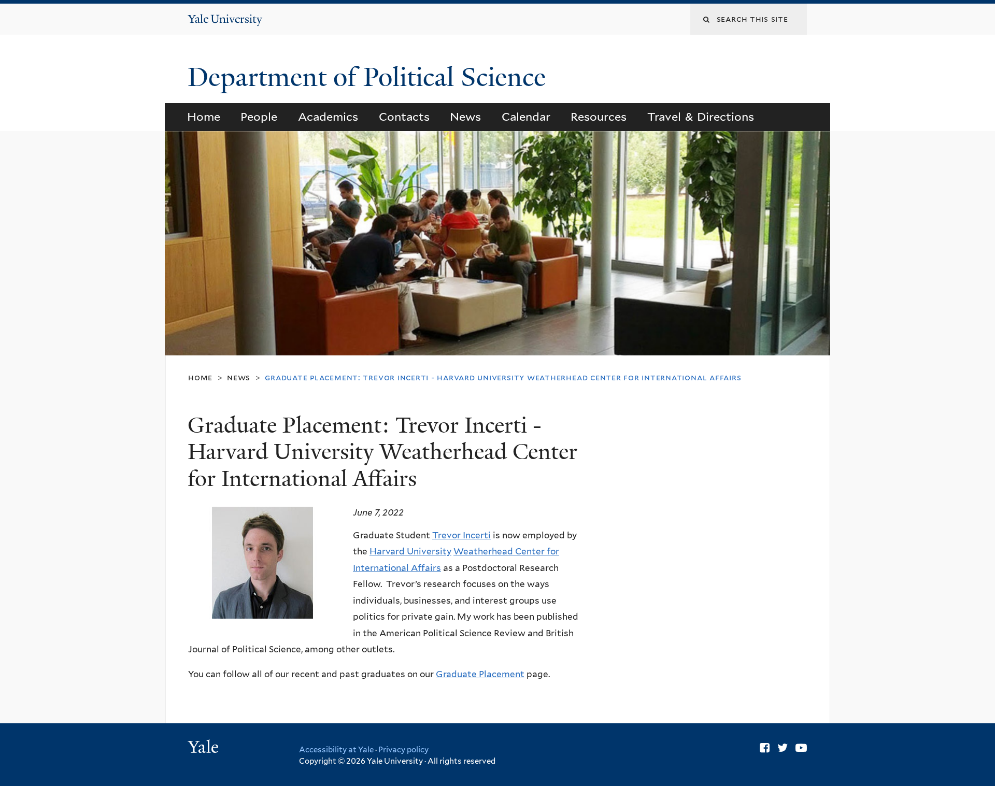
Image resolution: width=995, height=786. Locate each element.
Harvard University (410, 551)
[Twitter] (782, 747)
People (258, 116)
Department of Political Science (370, 77)
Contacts (404, 116)
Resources (599, 116)
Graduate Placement (480, 674)
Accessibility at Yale (336, 749)
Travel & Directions (701, 116)
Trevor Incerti (461, 535)
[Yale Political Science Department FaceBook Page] (765, 747)
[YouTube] (801, 747)
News (465, 116)
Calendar (526, 116)
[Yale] (204, 748)
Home (203, 116)
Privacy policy (403, 749)
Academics (328, 116)
